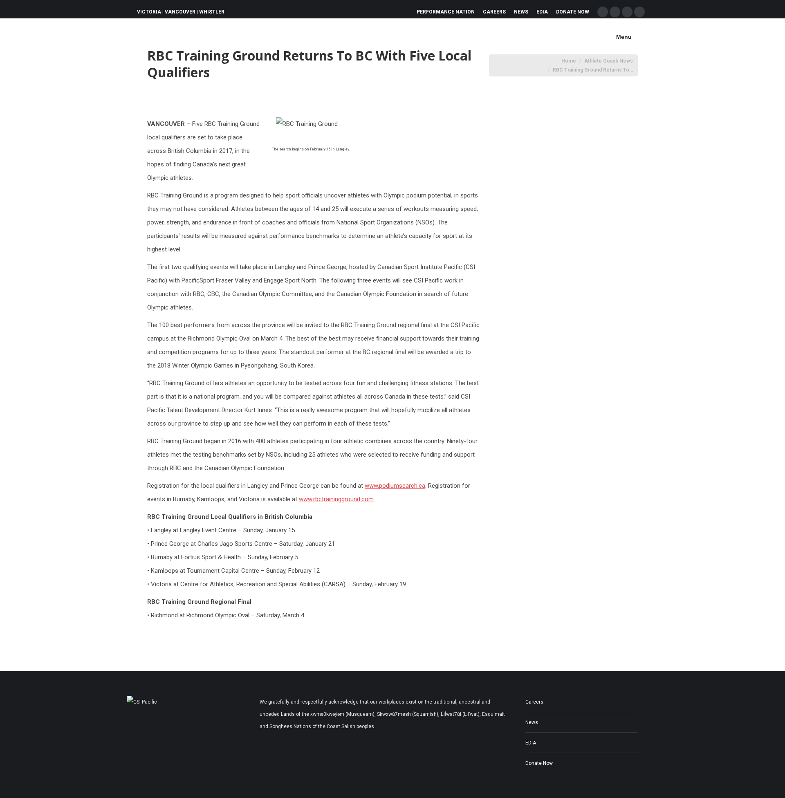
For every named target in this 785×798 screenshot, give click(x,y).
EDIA (530, 743)
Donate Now (539, 763)
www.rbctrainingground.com (336, 499)
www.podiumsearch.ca (395, 485)
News (531, 722)
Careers (534, 702)
